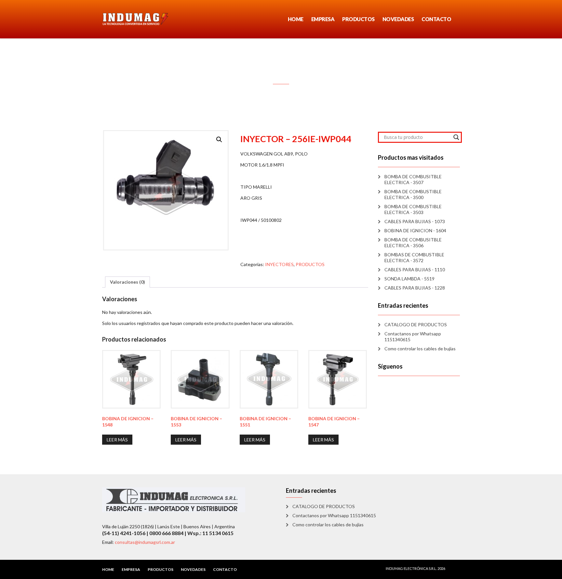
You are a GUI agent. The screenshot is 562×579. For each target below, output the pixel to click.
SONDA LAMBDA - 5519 (409, 278)
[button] (219, 139)
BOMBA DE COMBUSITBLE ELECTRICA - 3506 (413, 242)
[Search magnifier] (456, 137)
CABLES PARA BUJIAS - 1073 (414, 221)
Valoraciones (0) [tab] (127, 282)
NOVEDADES (398, 19)
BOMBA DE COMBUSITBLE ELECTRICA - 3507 (413, 179)
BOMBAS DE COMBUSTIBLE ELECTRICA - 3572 (414, 257)
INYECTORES (279, 264)
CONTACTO (436, 19)
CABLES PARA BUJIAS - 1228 (414, 287)
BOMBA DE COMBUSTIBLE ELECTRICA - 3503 (413, 209)
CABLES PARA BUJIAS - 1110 (414, 269)
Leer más (117, 439)
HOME (295, 19)
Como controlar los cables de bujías (420, 348)
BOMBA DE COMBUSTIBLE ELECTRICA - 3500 (413, 194)
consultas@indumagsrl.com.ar (145, 542)
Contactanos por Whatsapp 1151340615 (412, 336)
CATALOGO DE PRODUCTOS (415, 324)
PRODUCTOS (358, 19)
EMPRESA (323, 19)
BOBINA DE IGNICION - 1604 (415, 230)
